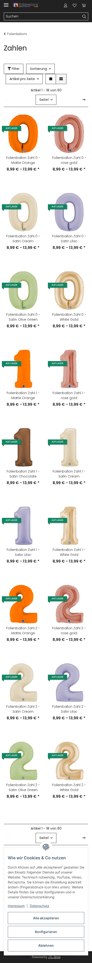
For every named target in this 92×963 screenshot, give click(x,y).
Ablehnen (46, 945)
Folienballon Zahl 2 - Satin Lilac (69, 709)
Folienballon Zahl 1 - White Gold (69, 552)
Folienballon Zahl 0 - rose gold (69, 160)
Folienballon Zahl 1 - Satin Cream (69, 474)
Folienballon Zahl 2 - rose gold (69, 630)
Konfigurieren (46, 932)
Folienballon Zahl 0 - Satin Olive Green (23, 317)
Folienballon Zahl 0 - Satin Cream (23, 238)
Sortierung (38, 68)
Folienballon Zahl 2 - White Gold (69, 787)
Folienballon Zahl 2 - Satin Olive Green (23, 787)
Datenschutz (39, 906)
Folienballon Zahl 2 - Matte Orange (23, 630)
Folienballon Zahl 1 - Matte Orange (23, 395)
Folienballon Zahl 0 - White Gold (69, 317)
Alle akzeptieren (46, 918)
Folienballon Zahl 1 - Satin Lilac (23, 552)
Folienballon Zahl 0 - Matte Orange (23, 160)
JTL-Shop (54, 957)
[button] (65, 5)
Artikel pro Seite (22, 79)
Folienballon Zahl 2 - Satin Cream (23, 709)
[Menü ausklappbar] (6, 3)
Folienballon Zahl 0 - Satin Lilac (69, 238)
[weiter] (84, 100)
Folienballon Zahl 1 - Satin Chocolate (23, 474)
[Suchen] (84, 17)
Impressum (16, 906)
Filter (15, 68)
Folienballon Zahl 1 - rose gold (69, 395)
